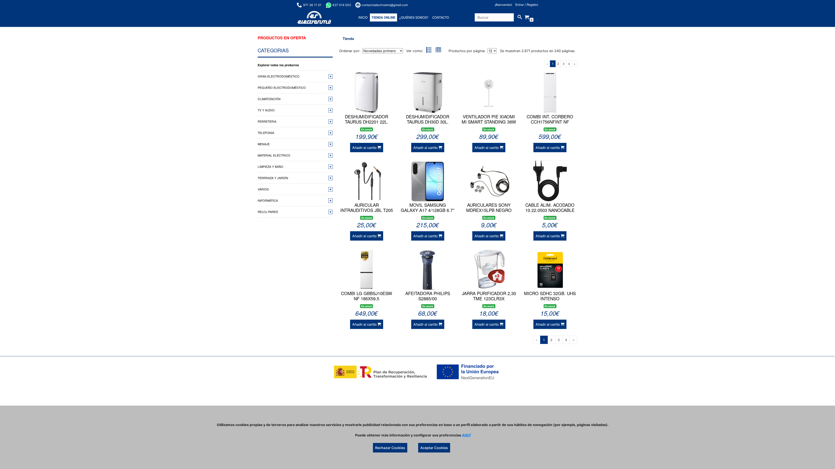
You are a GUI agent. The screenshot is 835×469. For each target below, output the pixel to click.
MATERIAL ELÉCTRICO (274, 155)
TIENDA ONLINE (383, 17)
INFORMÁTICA (268, 200)
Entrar (519, 4)
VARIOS (263, 189)
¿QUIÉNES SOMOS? (413, 17)
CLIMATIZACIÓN (269, 99)
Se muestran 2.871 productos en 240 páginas (537, 51)
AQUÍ (466, 435)
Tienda (348, 38)
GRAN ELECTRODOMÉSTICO (278, 76)
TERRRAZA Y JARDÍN (273, 178)
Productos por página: (467, 51)
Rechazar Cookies (390, 448)
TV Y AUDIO (266, 110)
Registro (532, 4)
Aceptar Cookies (434, 448)
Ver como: (414, 51)
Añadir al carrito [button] (364, 147)
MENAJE (264, 144)
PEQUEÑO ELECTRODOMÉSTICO (282, 87)
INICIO (363, 17)
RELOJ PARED (268, 212)
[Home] (314, 17)
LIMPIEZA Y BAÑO (270, 166)
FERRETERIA (267, 121)
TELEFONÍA (266, 133)
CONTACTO (440, 17)
